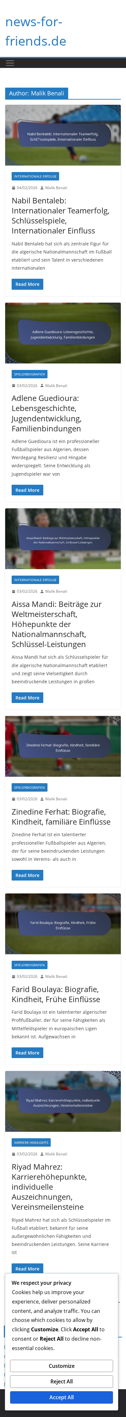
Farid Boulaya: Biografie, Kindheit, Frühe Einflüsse (56, 994)
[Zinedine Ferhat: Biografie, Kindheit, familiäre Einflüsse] (63, 746)
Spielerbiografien (29, 374)
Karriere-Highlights (31, 1142)
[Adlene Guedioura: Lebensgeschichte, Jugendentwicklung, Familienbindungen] (63, 333)
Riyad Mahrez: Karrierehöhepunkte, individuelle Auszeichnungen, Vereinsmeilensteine (49, 1186)
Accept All (61, 1397)
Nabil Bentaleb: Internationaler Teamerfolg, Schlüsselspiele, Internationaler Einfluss (61, 215)
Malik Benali (56, 187)
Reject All (61, 1381)
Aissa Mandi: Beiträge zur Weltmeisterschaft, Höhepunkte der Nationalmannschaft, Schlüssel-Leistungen (57, 624)
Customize (62, 1365)
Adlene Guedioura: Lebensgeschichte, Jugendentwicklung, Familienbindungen (47, 413)
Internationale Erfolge (35, 176)
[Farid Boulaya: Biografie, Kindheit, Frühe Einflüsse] (63, 923)
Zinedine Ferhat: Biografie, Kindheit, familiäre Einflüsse (61, 816)
